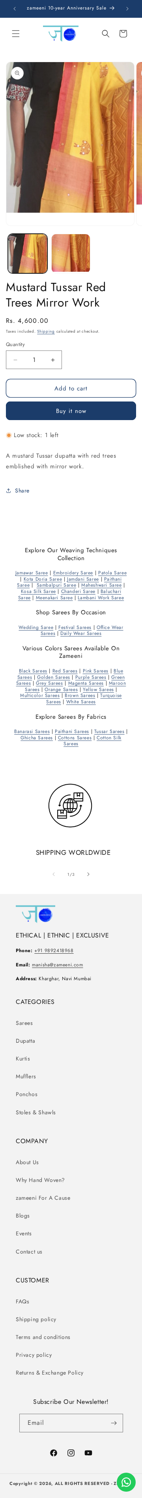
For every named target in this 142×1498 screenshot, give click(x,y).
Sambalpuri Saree (57, 585)
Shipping (46, 331)
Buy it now (71, 411)
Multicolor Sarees (40, 695)
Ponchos (26, 1094)
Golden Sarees (53, 677)
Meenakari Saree (54, 597)
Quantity (15, 344)
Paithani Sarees (72, 731)
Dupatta (25, 1041)
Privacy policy (34, 1355)
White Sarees (81, 701)
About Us (27, 1162)
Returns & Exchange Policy (50, 1373)
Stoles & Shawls (36, 1112)
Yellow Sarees (98, 689)
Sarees (24, 1023)
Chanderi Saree (78, 591)
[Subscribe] (114, 1423)
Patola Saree (112, 572)
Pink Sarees (96, 670)
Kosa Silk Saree (38, 591)
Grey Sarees (49, 683)
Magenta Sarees (86, 683)
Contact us (29, 1252)
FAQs (22, 1301)
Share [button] (22, 490)
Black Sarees (33, 670)
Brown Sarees (80, 695)
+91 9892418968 (53, 950)
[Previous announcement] (14, 8)
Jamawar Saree (31, 572)
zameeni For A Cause (43, 1198)
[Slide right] (88, 874)
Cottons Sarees (75, 737)
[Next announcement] (127, 8)
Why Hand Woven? (40, 1180)
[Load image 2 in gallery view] (71, 253)
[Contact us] (126, 1482)
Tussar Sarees (109, 731)
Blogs (23, 1216)
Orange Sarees (61, 689)
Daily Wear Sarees (80, 633)
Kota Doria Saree (43, 579)
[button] (15, 33)
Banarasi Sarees (32, 731)
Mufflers (26, 1076)
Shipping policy (36, 1319)
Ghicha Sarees (37, 737)
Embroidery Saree (73, 572)
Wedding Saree (36, 627)
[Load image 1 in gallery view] (27, 253)
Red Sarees (65, 670)
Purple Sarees (90, 677)
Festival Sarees (75, 627)
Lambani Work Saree (101, 597)
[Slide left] (53, 874)
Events (24, 1233)
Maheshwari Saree (101, 585)
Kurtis (23, 1058)
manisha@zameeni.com (57, 964)
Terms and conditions (43, 1337)
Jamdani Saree (83, 579)
